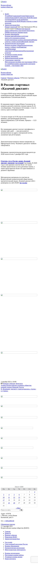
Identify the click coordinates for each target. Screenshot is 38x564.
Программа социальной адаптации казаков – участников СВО (20, 64)
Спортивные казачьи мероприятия (20, 40)
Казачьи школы (10, 36)
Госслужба (8, 542)
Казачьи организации (12, 553)
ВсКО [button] (7, 14)
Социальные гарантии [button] (12, 60)
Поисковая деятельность (10, 50)
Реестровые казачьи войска (14, 555)
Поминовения (19, 51)
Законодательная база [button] (12, 25)
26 (14, 503)
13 (19, 497)
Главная (7, 531)
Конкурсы (19, 383)
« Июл (18, 508)
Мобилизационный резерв (14, 58)
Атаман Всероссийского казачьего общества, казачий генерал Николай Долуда (16, 386)
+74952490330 (9, 521)
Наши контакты (10, 559)
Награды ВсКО (15, 21)
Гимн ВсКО (14, 18)
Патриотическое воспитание (15, 548)
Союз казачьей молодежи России (16, 544)
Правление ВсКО (11, 537)
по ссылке (23, 183)
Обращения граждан (8, 524)
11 (9, 497)
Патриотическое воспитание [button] (15, 43)
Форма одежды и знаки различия (21, 40)
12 (14, 497)
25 (9, 503)
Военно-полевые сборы (13, 45)
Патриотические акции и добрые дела (19, 46)
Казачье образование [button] (12, 34)
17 (3, 500)
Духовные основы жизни (13, 54)
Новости (8, 533)
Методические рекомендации (17, 32)
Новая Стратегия (11, 27)
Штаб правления (14, 16)
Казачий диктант (28, 41)
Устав (7, 16)
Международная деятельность (15, 550)
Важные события (9, 383)
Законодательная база (12, 539)
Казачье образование (12, 546)
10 (3, 497)
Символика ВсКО (25, 18)
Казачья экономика (11, 56)
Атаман (22, 16)
